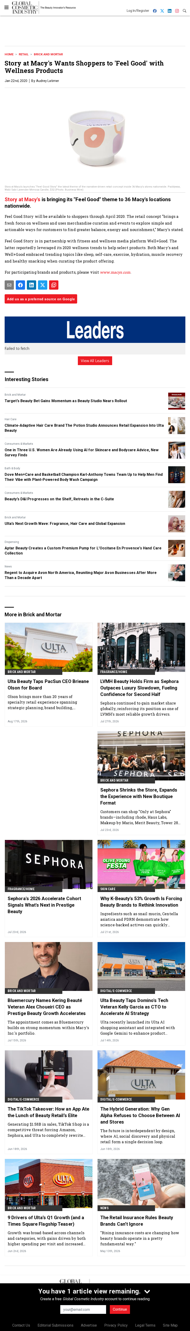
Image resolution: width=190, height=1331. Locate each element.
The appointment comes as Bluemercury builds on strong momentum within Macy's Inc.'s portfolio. (48, 1028)
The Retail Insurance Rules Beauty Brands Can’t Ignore (136, 1221)
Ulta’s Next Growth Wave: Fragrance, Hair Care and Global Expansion (65, 523)
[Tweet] (42, 285)
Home (9, 54)
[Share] (20, 285)
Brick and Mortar (48, 54)
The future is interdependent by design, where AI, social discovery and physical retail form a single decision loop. (137, 1136)
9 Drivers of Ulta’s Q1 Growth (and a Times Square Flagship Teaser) (46, 1221)
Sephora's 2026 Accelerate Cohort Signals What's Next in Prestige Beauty (44, 905)
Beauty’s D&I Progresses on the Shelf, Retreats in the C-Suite (59, 499)
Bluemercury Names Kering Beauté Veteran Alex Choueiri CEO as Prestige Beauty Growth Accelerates (47, 1007)
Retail (23, 54)
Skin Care (107, 889)
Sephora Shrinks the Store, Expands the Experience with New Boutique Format (138, 796)
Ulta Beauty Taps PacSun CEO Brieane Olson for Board (48, 685)
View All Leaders (95, 360)
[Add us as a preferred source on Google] (53, 285)
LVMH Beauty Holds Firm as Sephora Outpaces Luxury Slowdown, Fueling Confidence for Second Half (139, 688)
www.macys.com (115, 272)
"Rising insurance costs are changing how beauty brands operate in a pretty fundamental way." (139, 1238)
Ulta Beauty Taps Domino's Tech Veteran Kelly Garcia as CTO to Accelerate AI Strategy (134, 1007)
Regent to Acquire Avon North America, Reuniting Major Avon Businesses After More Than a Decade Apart (81, 575)
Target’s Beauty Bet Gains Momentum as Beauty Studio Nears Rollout (66, 401)
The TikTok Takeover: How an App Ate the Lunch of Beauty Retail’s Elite (48, 1112)
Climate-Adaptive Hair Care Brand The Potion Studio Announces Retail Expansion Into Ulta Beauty (84, 428)
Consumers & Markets (19, 443)
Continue (120, 1309)
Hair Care (10, 419)
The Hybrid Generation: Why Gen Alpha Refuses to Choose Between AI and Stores (140, 1115)
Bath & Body (12, 468)
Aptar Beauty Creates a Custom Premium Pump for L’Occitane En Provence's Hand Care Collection (83, 550)
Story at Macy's (23, 199)
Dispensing (12, 542)
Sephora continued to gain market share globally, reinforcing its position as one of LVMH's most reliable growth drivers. (139, 709)
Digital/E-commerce (116, 991)
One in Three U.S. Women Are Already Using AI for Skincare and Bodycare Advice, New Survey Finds (81, 452)
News (8, 566)
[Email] (9, 285)
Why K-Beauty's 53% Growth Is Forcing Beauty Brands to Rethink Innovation (141, 902)
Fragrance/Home (113, 672)
